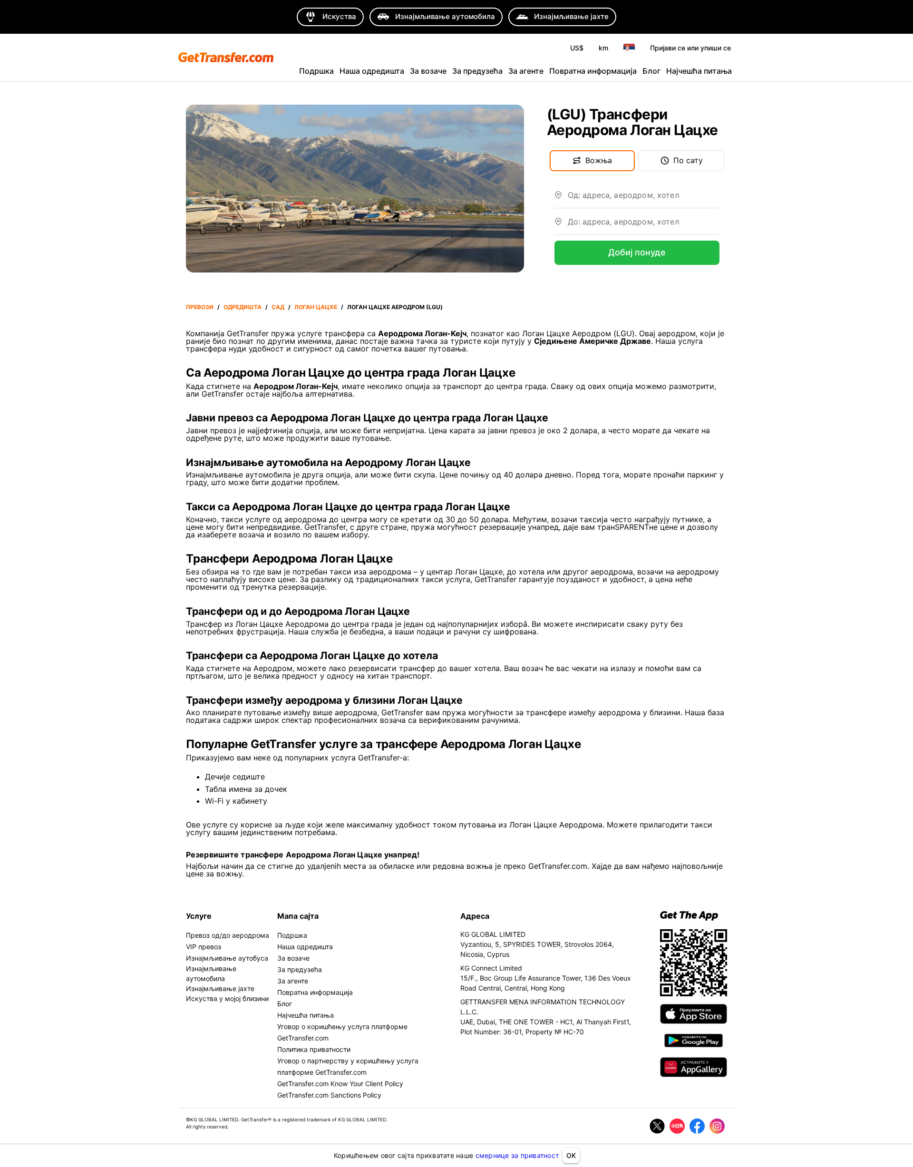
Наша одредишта (372, 71)
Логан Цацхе (315, 307)
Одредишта (242, 307)
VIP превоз (203, 947)
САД (278, 307)
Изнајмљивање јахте (220, 988)
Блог (651, 71)
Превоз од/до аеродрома (227, 935)
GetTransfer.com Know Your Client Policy (340, 1083)
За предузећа (477, 71)
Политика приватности (313, 1049)
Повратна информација (593, 71)
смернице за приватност (517, 1155)
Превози (200, 307)
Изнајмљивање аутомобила (211, 973)
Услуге (199, 916)
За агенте (526, 71)
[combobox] (643, 198)
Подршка (316, 71)
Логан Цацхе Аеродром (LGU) (395, 307)
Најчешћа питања (699, 71)
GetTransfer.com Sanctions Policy (329, 1095)
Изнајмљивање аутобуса (227, 958)
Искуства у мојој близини (227, 998)
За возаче (428, 71)
